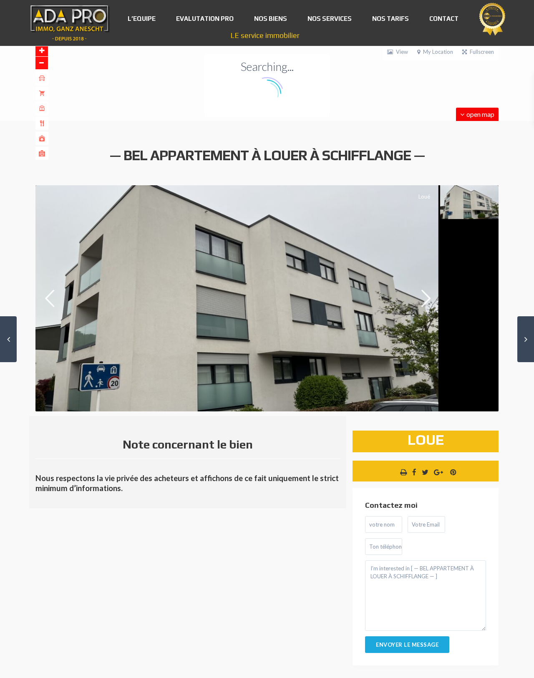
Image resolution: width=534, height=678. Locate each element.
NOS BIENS (270, 18)
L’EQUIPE (142, 18)
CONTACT (443, 18)
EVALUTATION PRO (205, 18)
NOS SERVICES (329, 18)
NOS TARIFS (390, 18)
